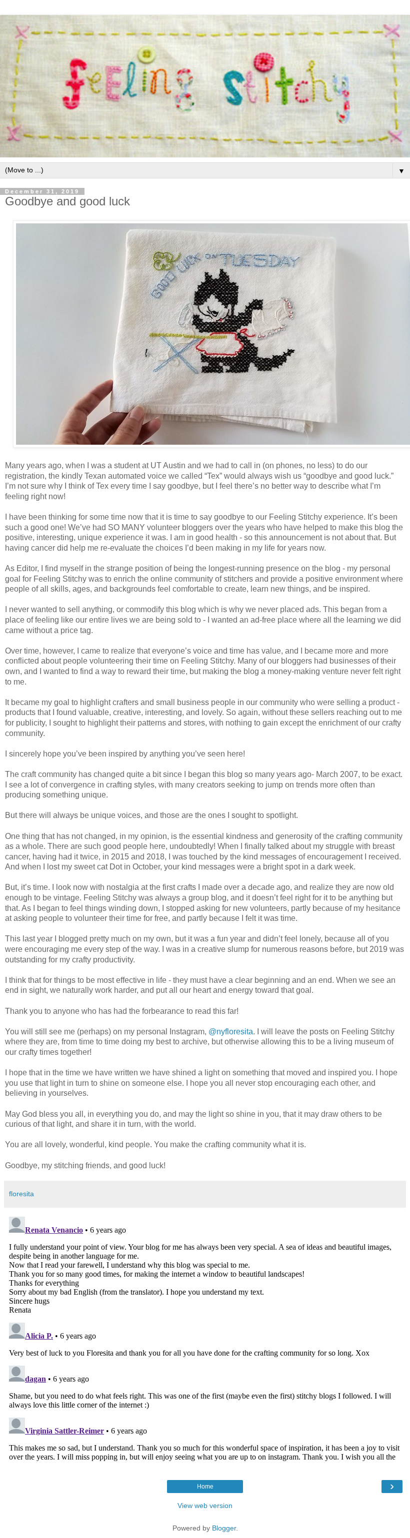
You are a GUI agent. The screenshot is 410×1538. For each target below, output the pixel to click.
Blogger (224, 1528)
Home (205, 1486)
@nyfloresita (230, 1031)
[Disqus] (205, 1338)
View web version (205, 1506)
